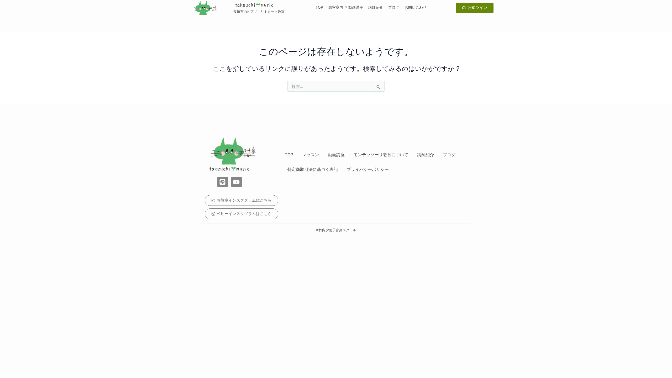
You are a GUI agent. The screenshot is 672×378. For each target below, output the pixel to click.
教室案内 (335, 7)
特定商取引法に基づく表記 (312, 169)
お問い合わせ (416, 7)
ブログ (393, 7)
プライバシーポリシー (368, 169)
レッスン (310, 154)
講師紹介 (375, 7)
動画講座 (355, 7)
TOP (319, 7)
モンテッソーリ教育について (381, 154)
